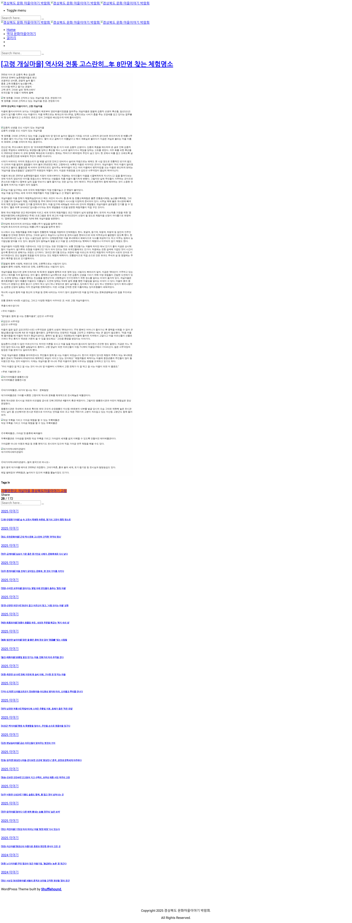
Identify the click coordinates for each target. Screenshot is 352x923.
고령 (64, 491)
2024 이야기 (10, 855)
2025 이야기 (10, 511)
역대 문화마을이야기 (21, 34)
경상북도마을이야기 (46, 491)
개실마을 (24, 491)
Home (11, 30)
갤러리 (11, 38)
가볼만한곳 (9, 491)
